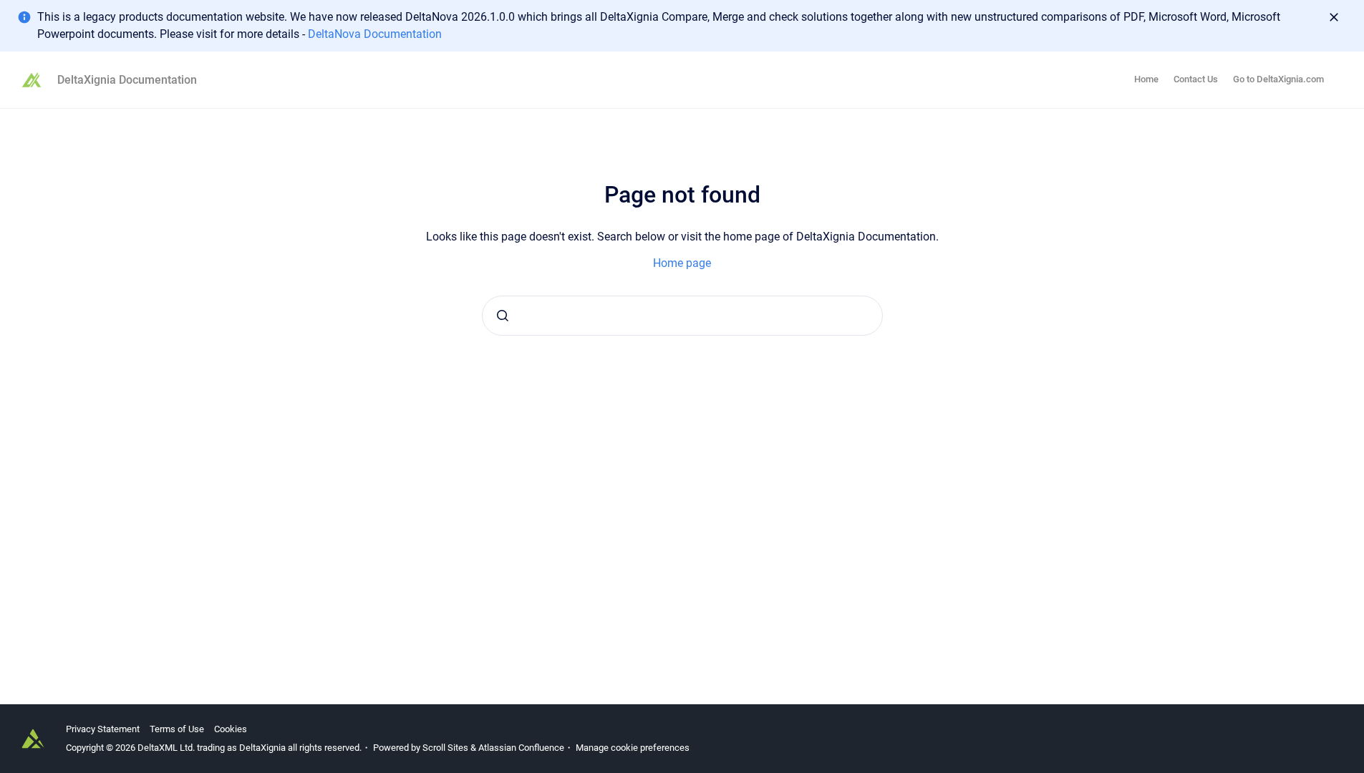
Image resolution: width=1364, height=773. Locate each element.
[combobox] (682, 315)
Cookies (230, 729)
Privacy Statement (103, 729)
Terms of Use (177, 729)
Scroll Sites (445, 747)
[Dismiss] (1334, 17)
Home (1146, 79)
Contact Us (1196, 79)
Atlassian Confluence (521, 747)
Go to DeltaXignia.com (1278, 79)
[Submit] (502, 315)
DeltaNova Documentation (375, 34)
